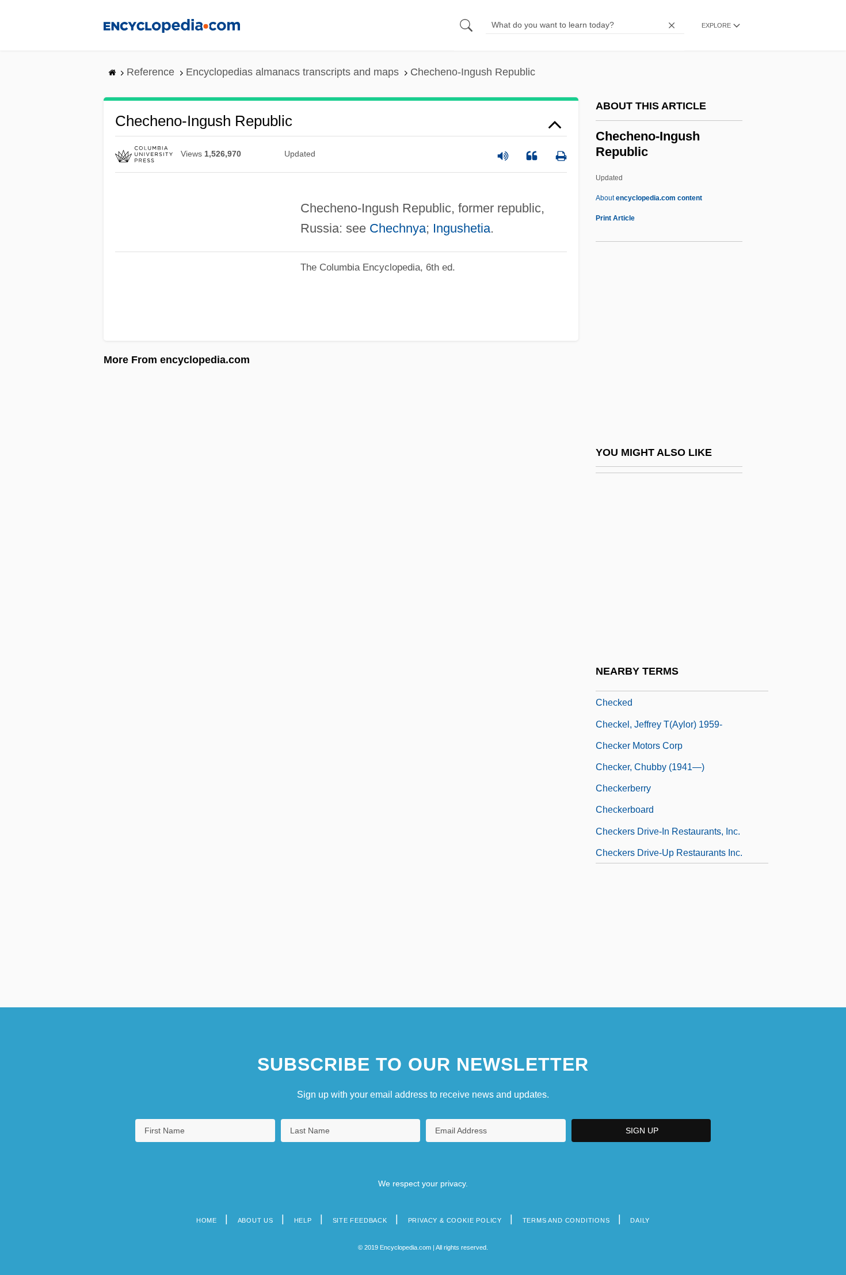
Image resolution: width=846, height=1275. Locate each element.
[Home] (172, 25)
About (649, 198)
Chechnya (397, 228)
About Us (255, 1220)
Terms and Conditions (566, 1220)
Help (303, 1220)
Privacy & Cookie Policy (455, 1220)
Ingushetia (461, 228)
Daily (640, 1220)
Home (206, 1220)
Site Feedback (360, 1220)
